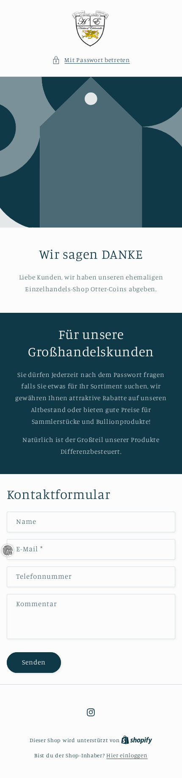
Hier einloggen (126, 755)
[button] (91, 59)
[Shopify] (136, 740)
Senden (34, 662)
